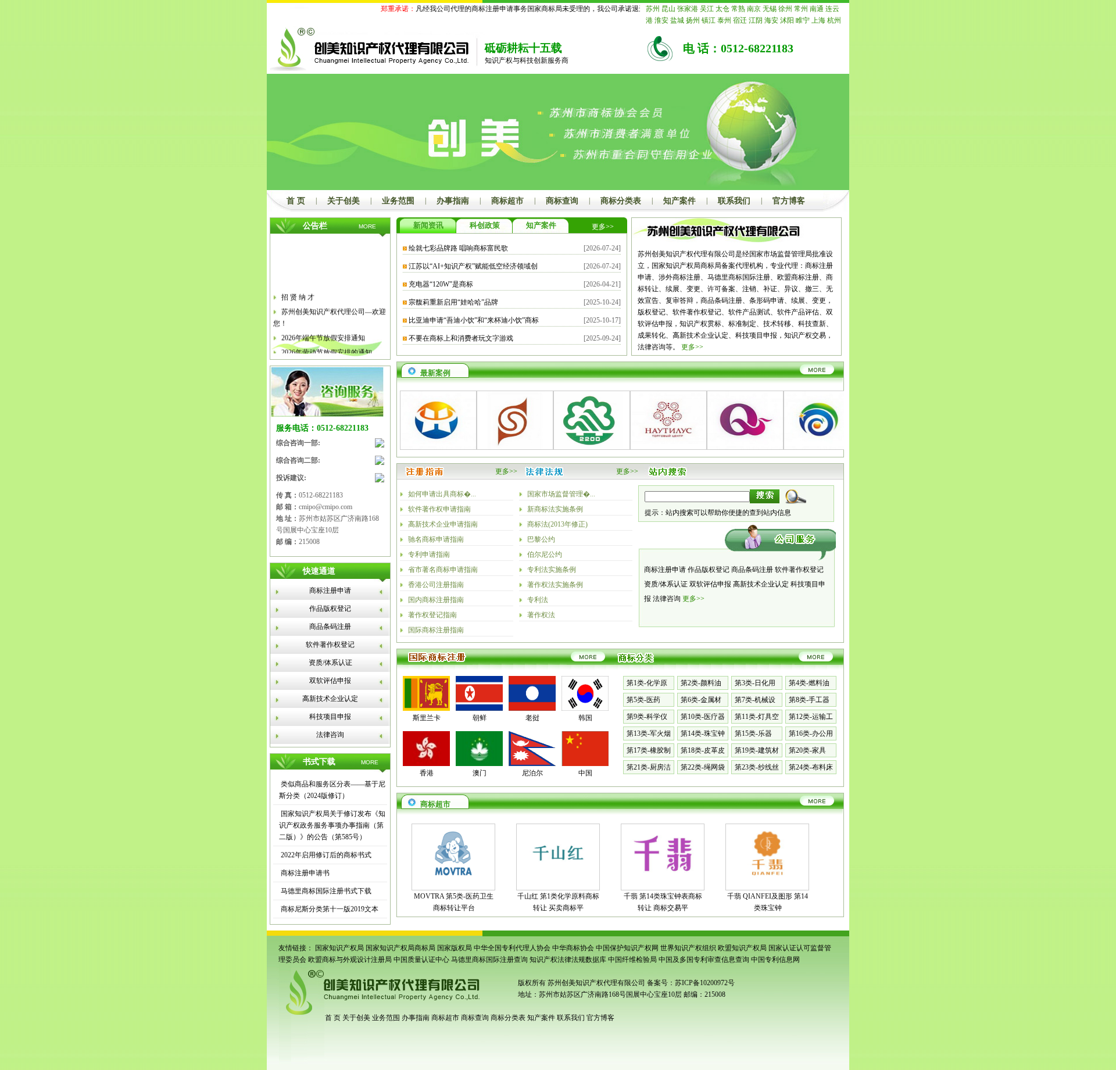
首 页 (296, 200)
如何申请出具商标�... (442, 494)
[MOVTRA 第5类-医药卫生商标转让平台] (453, 880)
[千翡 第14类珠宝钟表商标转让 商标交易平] (662, 880)
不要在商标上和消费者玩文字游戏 (461, 338)
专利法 (537, 600)
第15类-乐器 (753, 733)
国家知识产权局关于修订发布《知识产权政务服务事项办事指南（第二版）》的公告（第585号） (332, 825)
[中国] (585, 764)
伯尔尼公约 (544, 554)
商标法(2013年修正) (557, 524)
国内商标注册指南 (436, 600)
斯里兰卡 (427, 718)
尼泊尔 (532, 773)
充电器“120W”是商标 (441, 284)
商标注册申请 (330, 590)
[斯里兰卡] (426, 708)
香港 (427, 773)
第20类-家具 (807, 750)
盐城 (677, 20)
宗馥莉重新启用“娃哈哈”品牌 (453, 302)
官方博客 (788, 200)
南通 (817, 9)
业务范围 (398, 200)
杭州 (834, 20)
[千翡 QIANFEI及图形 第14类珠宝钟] (767, 880)
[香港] (426, 764)
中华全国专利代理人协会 (512, 948)
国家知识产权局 (339, 948)
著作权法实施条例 (555, 585)
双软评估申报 (330, 681)
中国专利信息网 (775, 960)
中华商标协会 (573, 948)
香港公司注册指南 (436, 585)
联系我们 (734, 200)
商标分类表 (620, 200)
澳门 (480, 773)
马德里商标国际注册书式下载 (325, 891)
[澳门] (479, 764)
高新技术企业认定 (330, 699)
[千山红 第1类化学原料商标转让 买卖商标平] (558, 880)
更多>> (603, 227)
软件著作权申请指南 (439, 509)
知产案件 (679, 200)
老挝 (532, 718)
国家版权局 (454, 948)
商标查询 (562, 200)
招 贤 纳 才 (297, 290)
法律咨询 (330, 735)
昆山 (668, 9)
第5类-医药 (643, 700)
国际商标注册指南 (436, 630)
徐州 (785, 9)
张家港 (687, 9)
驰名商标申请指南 (436, 539)
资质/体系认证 (330, 663)
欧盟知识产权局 (742, 948)
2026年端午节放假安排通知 (323, 331)
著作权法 (541, 615)
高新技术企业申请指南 (443, 524)
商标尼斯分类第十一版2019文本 (328, 909)
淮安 (661, 20)
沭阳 (787, 20)
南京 (754, 9)
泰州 (724, 20)
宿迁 (740, 20)
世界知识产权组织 (688, 948)
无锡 (770, 9)
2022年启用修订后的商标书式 (325, 855)
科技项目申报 (330, 717)
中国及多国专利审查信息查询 (704, 960)
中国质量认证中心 (421, 960)
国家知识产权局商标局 (400, 948)
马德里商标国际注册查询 (489, 960)
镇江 (709, 20)
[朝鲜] (479, 708)
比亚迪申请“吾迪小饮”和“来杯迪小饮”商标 (474, 320)
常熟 (738, 9)
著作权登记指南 (432, 615)
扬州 (693, 20)
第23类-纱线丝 (757, 767)
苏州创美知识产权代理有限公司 (595, 983)
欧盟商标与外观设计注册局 (350, 960)
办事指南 (453, 200)
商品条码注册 (330, 626)
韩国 (585, 718)
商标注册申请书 (304, 873)
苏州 (653, 9)
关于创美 (343, 200)
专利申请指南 (429, 554)
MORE (367, 226)
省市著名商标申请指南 (443, 570)
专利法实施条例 (551, 570)
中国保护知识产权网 (627, 948)
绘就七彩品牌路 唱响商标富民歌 (458, 248)
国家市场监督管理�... (561, 494)
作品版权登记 (330, 608)
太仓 (722, 9)
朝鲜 (480, 718)
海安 (771, 20)
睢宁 (803, 20)
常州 (801, 9)
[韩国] (585, 708)
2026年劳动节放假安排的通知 (326, 345)
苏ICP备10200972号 (705, 983)
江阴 (756, 20)
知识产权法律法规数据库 (568, 960)
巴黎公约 (541, 539)
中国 (585, 773)
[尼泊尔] (532, 764)
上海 (818, 20)
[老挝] (532, 708)
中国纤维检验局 (632, 960)
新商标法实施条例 (555, 509)
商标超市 (507, 200)
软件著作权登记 (330, 644)
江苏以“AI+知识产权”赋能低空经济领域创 (473, 266)
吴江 (707, 9)
